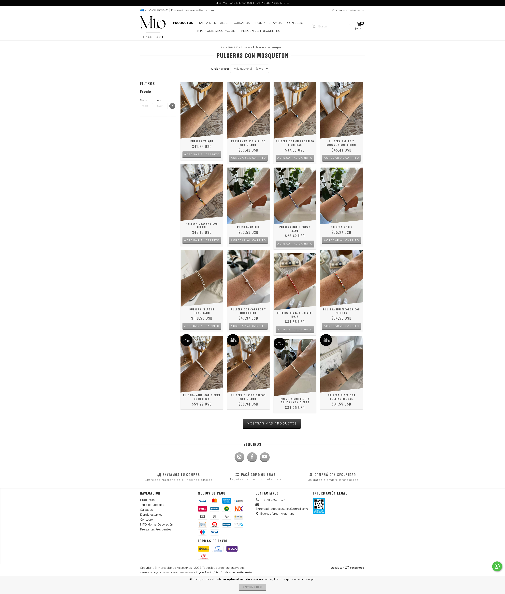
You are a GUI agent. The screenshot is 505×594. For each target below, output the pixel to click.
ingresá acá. (204, 572)
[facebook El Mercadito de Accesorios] (252, 457)
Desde (143, 100)
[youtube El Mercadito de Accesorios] (265, 457)
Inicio (222, 47)
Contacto (295, 23)
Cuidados (242, 23)
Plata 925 (232, 47)
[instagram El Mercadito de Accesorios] (239, 457)
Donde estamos (268, 23)
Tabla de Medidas (213, 23)
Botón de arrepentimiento (234, 572)
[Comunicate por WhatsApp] (497, 566)
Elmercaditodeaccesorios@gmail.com (192, 9)
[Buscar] (313, 26)
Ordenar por (220, 68)
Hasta (158, 100)
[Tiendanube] (347, 568)
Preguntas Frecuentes (260, 31)
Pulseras (245, 47)
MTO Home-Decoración (216, 31)
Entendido (252, 587)
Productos (183, 23)
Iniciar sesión (357, 9)
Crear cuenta (339, 9)
